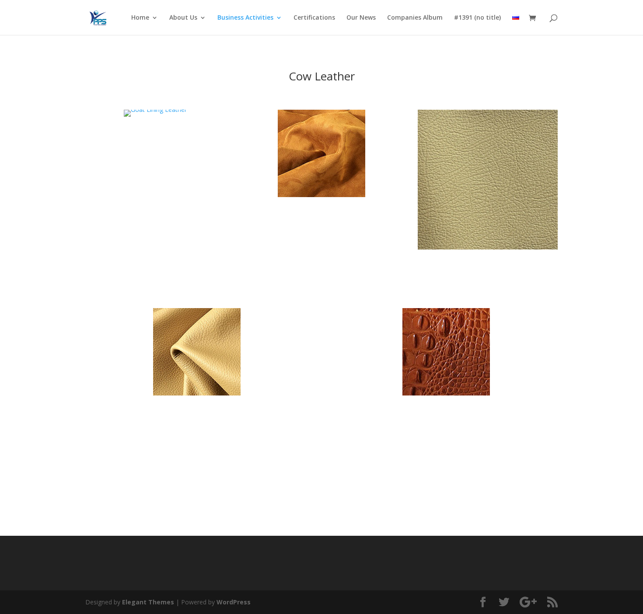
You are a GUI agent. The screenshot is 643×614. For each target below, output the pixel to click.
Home (140, 17)
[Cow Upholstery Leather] (197, 393)
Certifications (314, 17)
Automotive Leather (487, 273)
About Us (183, 17)
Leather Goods (155, 140)
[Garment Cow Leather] (321, 195)
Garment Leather (321, 221)
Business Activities (245, 17)
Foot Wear (446, 419)
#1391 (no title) (477, 17)
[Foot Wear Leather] (446, 393)
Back (321, 489)
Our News (361, 17)
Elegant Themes (148, 602)
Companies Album (415, 17)
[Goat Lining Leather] (155, 109)
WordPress (234, 602)
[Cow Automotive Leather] (488, 247)
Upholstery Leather (197, 419)
